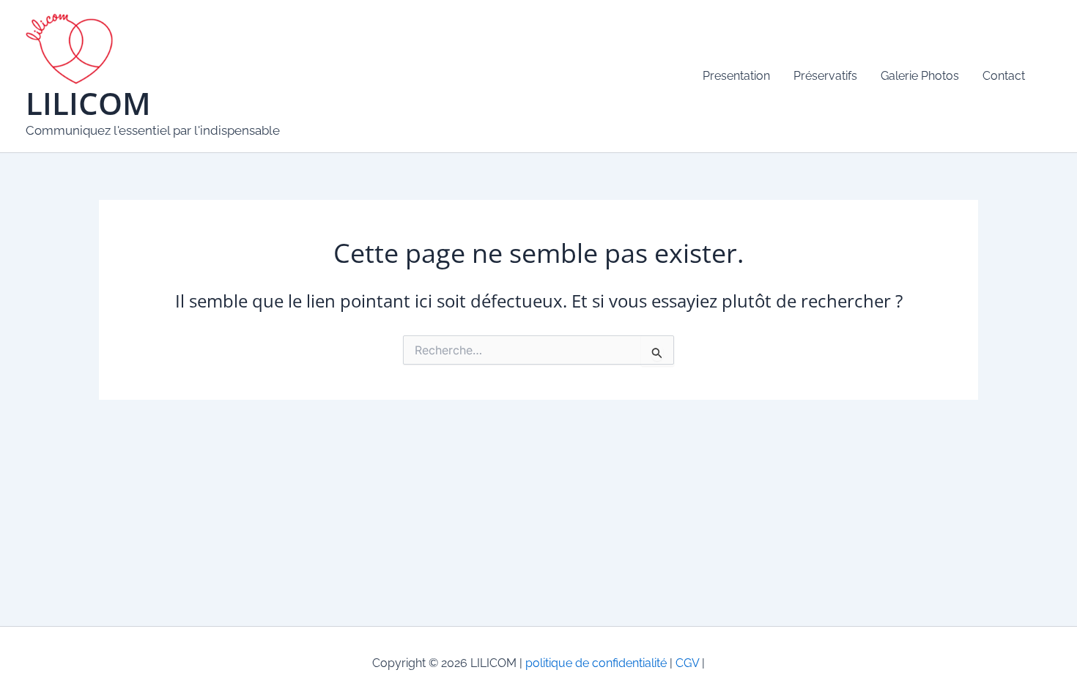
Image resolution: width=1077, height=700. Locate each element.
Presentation (736, 76)
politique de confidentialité (596, 663)
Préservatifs (825, 76)
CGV (686, 663)
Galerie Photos (920, 76)
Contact (1003, 76)
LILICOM (88, 103)
